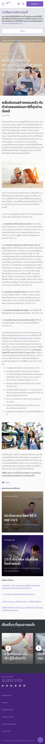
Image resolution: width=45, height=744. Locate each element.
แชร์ (6, 83)
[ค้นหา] (23, 4)
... (11, 38)
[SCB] (8, 3)
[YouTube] (16, 685)
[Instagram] (24, 685)
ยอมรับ (22, 31)
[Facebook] (3, 685)
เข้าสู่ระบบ (35, 3)
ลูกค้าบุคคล (5, 38)
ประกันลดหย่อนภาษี (24, 338)
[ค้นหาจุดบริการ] (18, 4)
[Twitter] (20, 685)
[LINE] (7, 685)
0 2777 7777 (12, 680)
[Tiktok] (11, 685)
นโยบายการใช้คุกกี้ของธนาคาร (12, 23)
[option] (17, 648)
